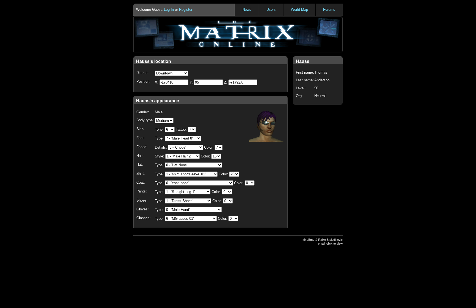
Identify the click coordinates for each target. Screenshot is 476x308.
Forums (329, 9)
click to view (334, 243)
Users (271, 9)
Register (185, 9)
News (246, 9)
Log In (169, 9)
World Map (299, 9)
